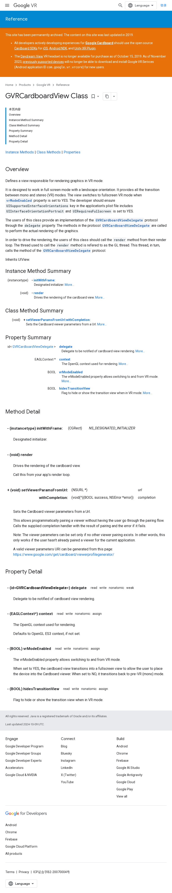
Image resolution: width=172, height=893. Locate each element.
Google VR (43, 85)
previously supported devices (43, 62)
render (39, 293)
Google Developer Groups (23, 753)
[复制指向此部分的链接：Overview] (33, 169)
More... (69, 284)
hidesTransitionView (74, 388)
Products (25, 85)
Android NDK (58, 48)
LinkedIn (67, 768)
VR (34, 5)
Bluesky (66, 753)
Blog (64, 746)
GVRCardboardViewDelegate (119, 220)
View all (121, 796)
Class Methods (49, 152)
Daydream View (32, 56)
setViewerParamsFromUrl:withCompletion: (58, 320)
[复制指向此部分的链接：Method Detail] (44, 412)
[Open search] (120, 5)
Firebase (122, 760)
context (64, 359)
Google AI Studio (128, 768)
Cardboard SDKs (25, 48)
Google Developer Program (24, 746)
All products (13, 853)
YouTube (67, 782)
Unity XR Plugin (85, 48)
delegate (65, 346)
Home (9, 85)
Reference (16, 19)
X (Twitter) (68, 775)
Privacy (24, 872)
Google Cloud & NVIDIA (21, 775)
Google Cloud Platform (21, 846)
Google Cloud (125, 782)
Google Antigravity (129, 775)
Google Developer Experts (23, 760)
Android (122, 746)
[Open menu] (7, 5)
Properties (72, 152)
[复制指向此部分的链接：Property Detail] (46, 572)
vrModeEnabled (19, 200)
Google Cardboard (99, 43)
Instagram (68, 760)
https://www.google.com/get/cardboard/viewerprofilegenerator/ (63, 554)
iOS (45, 48)
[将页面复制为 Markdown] (107, 96)
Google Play (124, 789)
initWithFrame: (44, 280)
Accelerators (14, 768)
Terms (10, 872)
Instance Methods (19, 152)
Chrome (122, 753)
